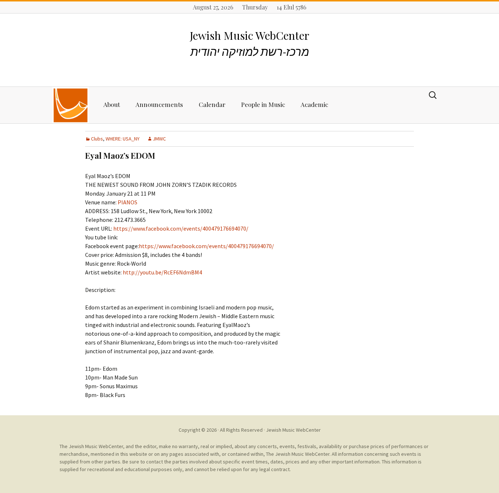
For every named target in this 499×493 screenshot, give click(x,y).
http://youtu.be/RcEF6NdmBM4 (162, 272)
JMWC (159, 138)
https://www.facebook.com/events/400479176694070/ (180, 228)
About (111, 104)
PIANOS (127, 202)
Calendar (212, 104)
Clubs (97, 138)
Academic (314, 104)
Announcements (159, 104)
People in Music (263, 104)
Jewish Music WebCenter (293, 430)
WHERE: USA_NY (123, 138)
